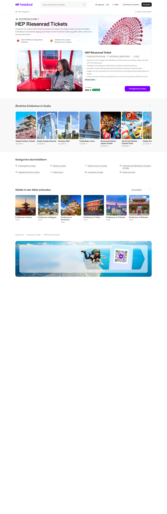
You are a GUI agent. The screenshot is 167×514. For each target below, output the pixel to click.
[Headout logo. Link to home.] (24, 4)
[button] (22, 11)
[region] (50, 70)
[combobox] (64, 4)
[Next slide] (150, 106)
